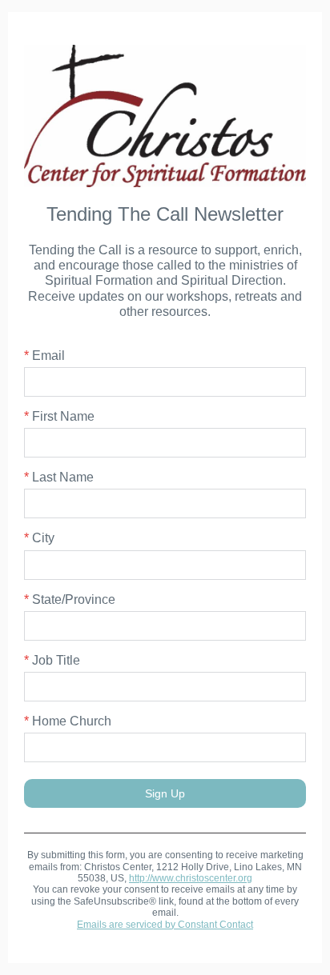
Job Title (52, 660)
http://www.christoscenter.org (190, 878)
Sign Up (165, 793)
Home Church (67, 721)
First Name (59, 416)
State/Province (69, 599)
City (39, 538)
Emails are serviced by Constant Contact (165, 924)
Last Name (59, 477)
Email (44, 355)
